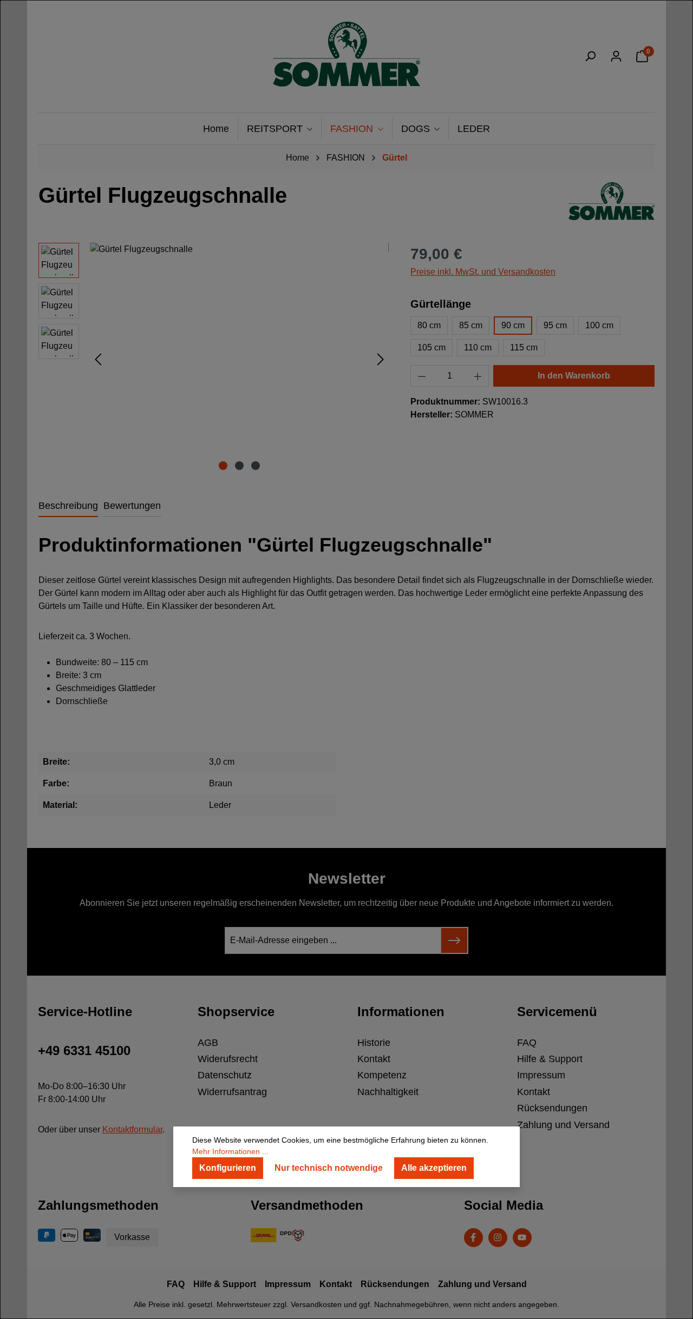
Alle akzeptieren (434, 1167)
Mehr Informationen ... (230, 1151)
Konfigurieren (227, 1167)
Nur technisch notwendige (328, 1167)
